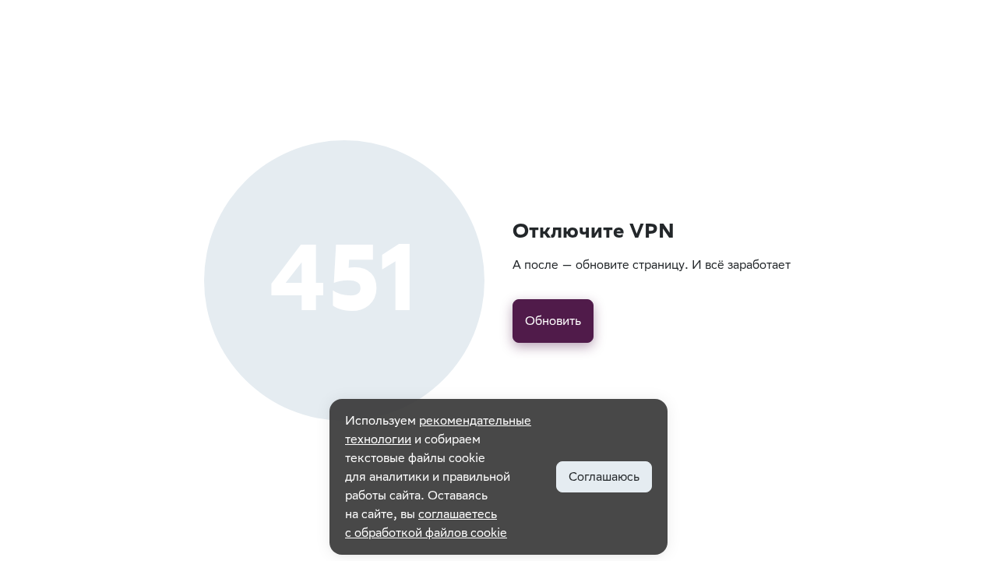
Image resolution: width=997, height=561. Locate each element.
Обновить (553, 320)
